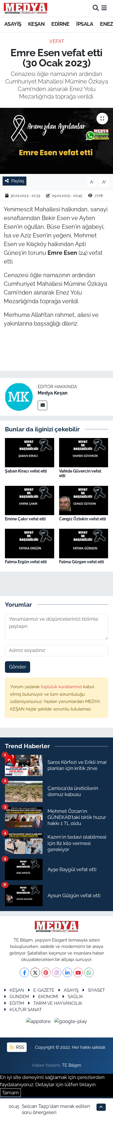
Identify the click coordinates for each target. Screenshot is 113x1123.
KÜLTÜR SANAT (26, 1009)
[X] (35, 972)
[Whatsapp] (89, 972)
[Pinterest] (46, 972)
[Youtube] (78, 972)
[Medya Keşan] (19, 396)
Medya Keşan (53, 393)
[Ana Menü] (104, 8)
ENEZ (106, 24)
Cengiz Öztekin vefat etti (82, 519)
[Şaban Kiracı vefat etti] (29, 452)
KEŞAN (36, 24)
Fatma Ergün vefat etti (26, 561)
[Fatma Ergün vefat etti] (29, 543)
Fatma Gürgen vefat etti (81, 561)
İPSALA (84, 24)
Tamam (10, 1092)
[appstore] (39, 1022)
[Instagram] (56, 972)
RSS (19, 1047)
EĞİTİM (17, 1003)
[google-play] (70, 1022)
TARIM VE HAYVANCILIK (57, 1003)
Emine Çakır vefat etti (25, 519)
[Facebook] (24, 972)
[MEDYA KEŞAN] (25, 8)
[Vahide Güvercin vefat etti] (83, 452)
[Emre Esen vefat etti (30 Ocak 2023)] (56, 141)
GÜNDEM (19, 996)
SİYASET (96, 990)
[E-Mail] (42, 405)
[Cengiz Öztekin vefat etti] (83, 500)
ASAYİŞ (12, 24)
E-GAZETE (43, 990)
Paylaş (17, 180)
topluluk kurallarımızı (62, 686)
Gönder (17, 667)
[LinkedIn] (67, 972)
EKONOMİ (48, 996)
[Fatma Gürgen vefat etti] (83, 543)
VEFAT (56, 41)
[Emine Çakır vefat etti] (29, 500)
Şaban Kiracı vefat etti (26, 471)
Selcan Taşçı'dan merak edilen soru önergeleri (56, 1109)
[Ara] (96, 8)
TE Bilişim (71, 1065)
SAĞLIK (75, 996)
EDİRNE (60, 24)
